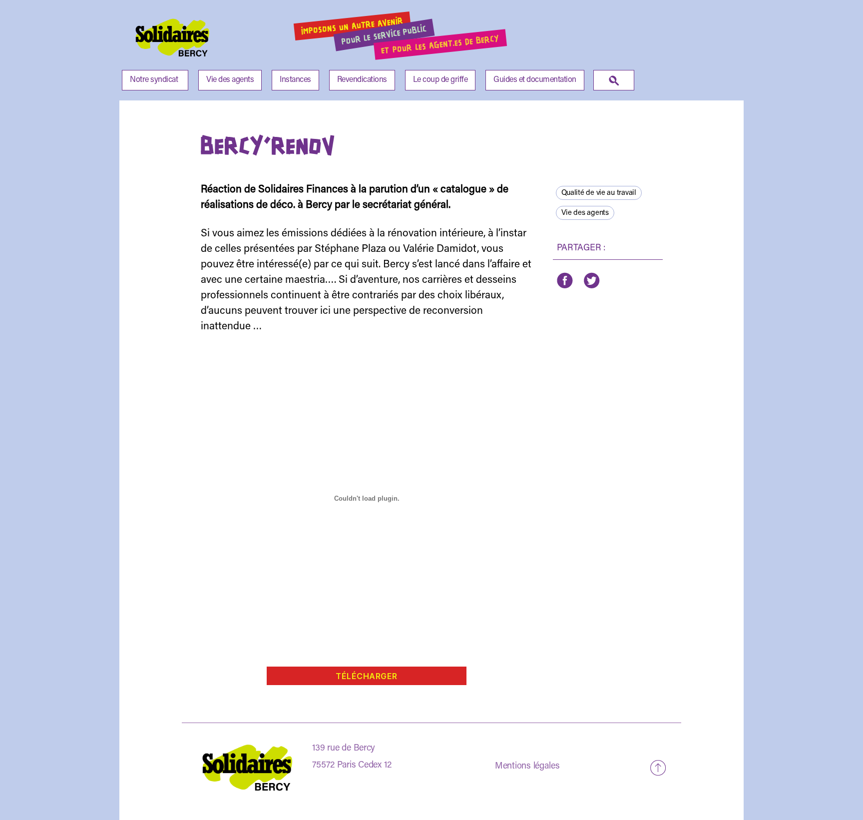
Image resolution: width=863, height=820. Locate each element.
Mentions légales (527, 766)
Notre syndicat (154, 80)
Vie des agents (230, 80)
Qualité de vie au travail (598, 193)
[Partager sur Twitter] (591, 280)
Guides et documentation (534, 80)
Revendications (362, 80)
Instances (295, 80)
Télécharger (367, 676)
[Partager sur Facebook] (565, 280)
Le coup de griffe (440, 80)
